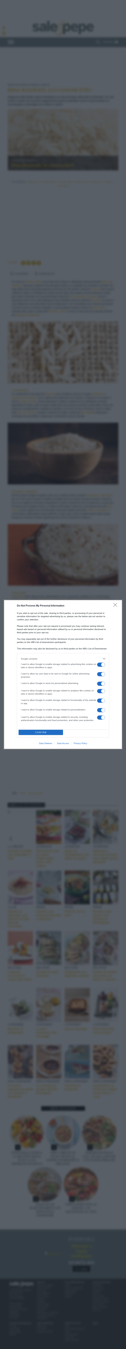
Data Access (63, 743)
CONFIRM (41, 732)
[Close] (116, 606)
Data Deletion (45, 743)
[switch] (101, 665)
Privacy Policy (80, 743)
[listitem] (63, 658)
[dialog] (63, 674)
